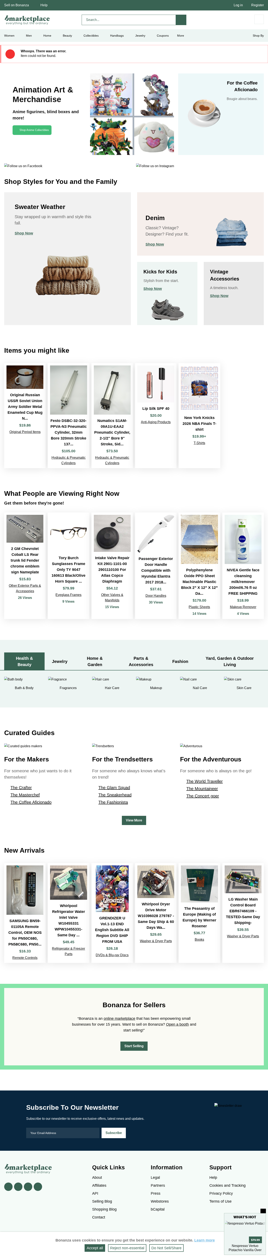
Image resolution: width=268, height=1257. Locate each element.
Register (257, 5)
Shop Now (24, 233)
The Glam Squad (114, 787)
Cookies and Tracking (227, 1185)
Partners (158, 1185)
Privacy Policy (221, 1193)
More (180, 35)
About (97, 1177)
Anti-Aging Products (156, 422)
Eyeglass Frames (68, 595)
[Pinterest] (28, 1187)
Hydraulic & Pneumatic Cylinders (69, 460)
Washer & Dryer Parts (156, 941)
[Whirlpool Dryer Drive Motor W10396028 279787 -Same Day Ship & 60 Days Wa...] (155, 912)
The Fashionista (113, 802)
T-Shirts (199, 443)
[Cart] (259, 19)
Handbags (117, 35)
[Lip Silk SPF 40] (155, 415)
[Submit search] (181, 20)
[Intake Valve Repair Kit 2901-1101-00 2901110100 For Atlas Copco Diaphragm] (112, 566)
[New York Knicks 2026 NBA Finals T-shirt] (199, 415)
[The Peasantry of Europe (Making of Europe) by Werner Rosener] (199, 912)
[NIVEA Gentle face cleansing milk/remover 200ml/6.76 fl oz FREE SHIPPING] (243, 566)
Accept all (95, 1248)
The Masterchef (25, 795)
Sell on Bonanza (16, 5)
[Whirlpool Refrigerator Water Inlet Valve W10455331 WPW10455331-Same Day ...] (68, 912)
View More (134, 820)
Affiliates (99, 1185)
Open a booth (177, 1024)
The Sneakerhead (114, 795)
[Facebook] (8, 1187)
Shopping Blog (104, 1209)
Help (44, 5)
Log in (238, 5)
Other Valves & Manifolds (112, 597)
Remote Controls (24, 958)
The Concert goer (202, 796)
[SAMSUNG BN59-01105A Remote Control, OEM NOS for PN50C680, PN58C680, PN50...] (24, 912)
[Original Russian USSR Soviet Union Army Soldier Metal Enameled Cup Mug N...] (24, 415)
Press (155, 1193)
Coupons (163, 35)
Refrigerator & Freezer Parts (68, 951)
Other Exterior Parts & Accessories (25, 588)
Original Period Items (25, 432)
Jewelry (140, 35)
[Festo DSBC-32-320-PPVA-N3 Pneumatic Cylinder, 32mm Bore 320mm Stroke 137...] (68, 415)
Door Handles (156, 595)
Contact (98, 1217)
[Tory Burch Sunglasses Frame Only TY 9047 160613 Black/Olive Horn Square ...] (68, 566)
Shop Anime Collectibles (34, 130)
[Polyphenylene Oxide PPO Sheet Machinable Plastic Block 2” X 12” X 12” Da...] (199, 566)
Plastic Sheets (199, 607)
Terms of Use (220, 1201)
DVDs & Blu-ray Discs (112, 955)
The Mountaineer (202, 788)
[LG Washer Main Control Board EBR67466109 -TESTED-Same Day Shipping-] (243, 912)
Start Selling (134, 1046)
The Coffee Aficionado (31, 802)
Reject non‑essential (127, 1248)
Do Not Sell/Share (166, 1248)
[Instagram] (38, 1187)
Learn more (204, 1240)
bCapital (158, 1209)
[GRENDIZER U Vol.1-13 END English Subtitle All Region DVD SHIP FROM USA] (112, 912)
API (95, 1193)
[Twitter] (18, 1187)
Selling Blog (102, 1201)
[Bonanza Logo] (27, 20)
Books (199, 939)
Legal (155, 1177)
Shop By (258, 35)
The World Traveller (204, 781)
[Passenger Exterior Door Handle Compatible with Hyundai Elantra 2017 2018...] (155, 566)
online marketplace (119, 1018)
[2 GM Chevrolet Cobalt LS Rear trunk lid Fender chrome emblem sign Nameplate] (24, 566)
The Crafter (21, 787)
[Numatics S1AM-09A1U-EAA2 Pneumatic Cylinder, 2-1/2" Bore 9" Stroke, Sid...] (112, 415)
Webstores (160, 1201)
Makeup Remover (243, 607)
